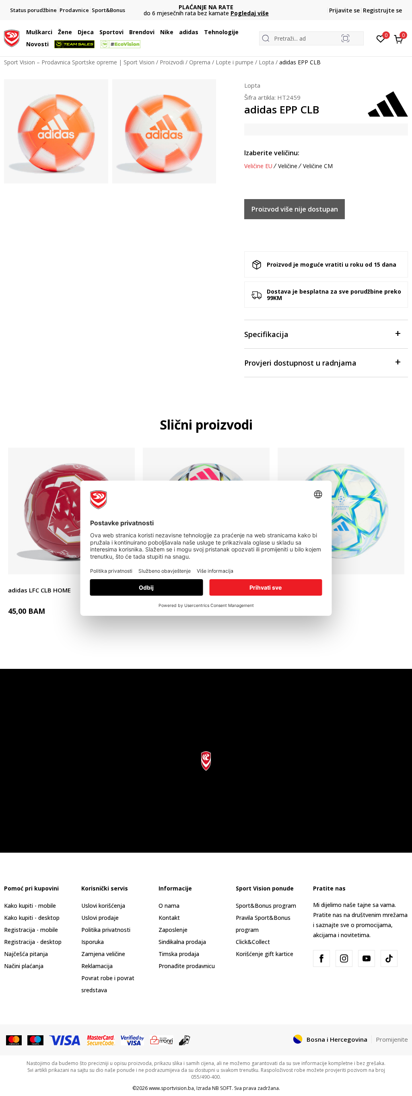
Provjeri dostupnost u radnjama (300, 363)
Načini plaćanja (23, 966)
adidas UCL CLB (300, 590)
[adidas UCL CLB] (341, 511)
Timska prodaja (179, 954)
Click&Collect (253, 942)
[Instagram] (344, 958)
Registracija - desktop (33, 942)
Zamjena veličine (103, 954)
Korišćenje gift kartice (264, 954)
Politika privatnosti (105, 930)
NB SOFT (222, 1088)
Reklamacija (97, 966)
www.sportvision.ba (171, 1088)
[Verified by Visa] (132, 1039)
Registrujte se (382, 10)
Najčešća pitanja (26, 954)
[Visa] (65, 1039)
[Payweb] (161, 1039)
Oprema (199, 62)
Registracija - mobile (31, 930)
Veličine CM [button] (318, 166)
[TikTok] (389, 958)
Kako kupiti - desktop (32, 917)
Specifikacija (266, 334)
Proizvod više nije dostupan (294, 209)
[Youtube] (366, 958)
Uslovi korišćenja (103, 905)
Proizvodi (172, 62)
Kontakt (169, 917)
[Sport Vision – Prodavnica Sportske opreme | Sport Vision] (11, 37)
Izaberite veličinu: (271, 152)
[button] (54, 32)
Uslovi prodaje (100, 917)
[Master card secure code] (101, 1039)
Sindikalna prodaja (182, 942)
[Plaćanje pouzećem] (185, 1039)
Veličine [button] (287, 166)
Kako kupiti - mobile (30, 905)
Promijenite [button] (392, 1039)
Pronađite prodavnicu (187, 966)
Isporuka (92, 942)
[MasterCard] (14, 1039)
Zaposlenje (173, 930)
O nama (169, 905)
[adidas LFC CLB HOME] (71, 511)
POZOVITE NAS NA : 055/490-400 (206, 7)
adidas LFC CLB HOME (39, 590)
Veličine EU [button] (258, 166)
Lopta (266, 62)
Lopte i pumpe (234, 62)
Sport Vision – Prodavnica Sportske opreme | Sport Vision (79, 62)
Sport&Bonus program (266, 905)
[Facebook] (321, 958)
